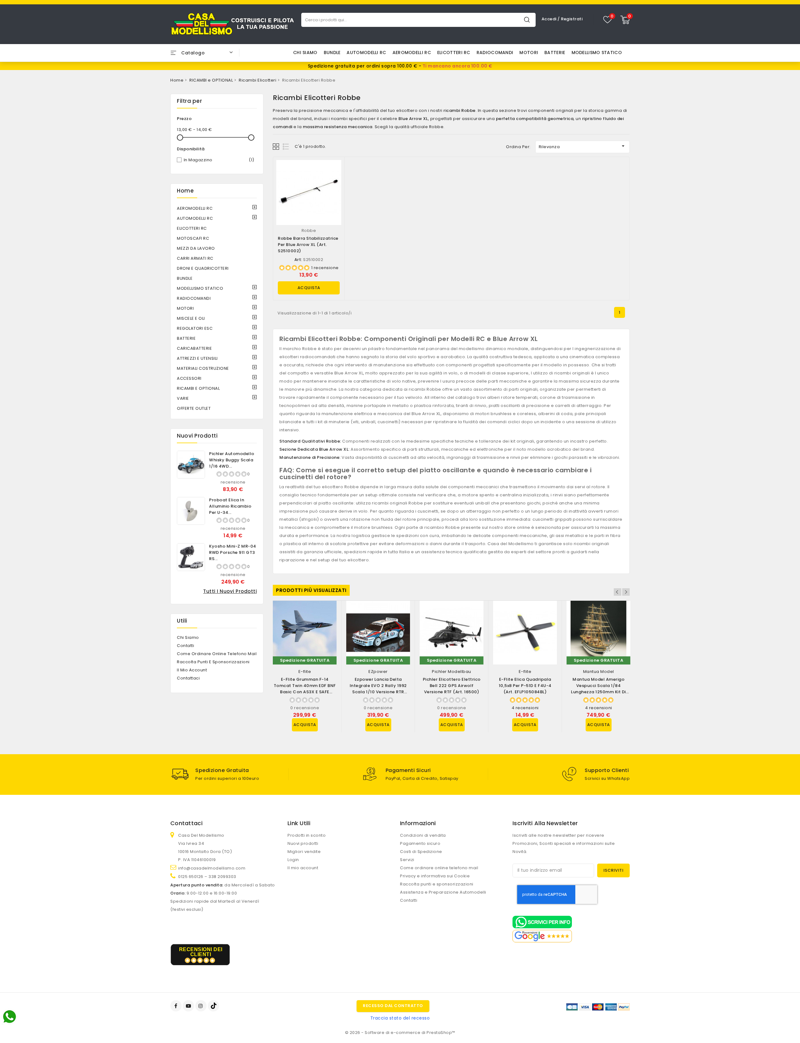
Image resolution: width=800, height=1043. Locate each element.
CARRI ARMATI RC (195, 258)
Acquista (309, 288)
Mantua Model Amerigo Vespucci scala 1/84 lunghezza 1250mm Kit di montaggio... (598, 688)
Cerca (527, 19)
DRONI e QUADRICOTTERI (203, 268)
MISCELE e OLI (191, 318)
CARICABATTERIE (194, 348)
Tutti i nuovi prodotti (230, 591)
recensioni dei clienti (200, 952)
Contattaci (188, 678)
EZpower (378, 671)
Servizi (407, 860)
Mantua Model (598, 671)
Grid (277, 146)
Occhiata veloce (333, 171)
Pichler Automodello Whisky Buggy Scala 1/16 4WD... (231, 460)
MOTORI (528, 52)
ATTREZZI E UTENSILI (197, 358)
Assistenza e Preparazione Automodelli (443, 892)
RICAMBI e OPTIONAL (198, 388)
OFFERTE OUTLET (194, 408)
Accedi (550, 19)
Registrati (571, 19)
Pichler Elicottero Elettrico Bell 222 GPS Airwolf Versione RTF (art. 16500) (452, 685)
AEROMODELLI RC (411, 52)
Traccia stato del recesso (400, 1018)
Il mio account (192, 670)
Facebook (176, 1005)
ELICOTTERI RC (453, 52)
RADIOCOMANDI (495, 52)
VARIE (183, 398)
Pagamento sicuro (420, 843)
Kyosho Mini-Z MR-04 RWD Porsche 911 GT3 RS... (232, 552)
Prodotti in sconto (307, 835)
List (286, 146)
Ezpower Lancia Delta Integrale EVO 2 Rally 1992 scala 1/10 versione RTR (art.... (378, 688)
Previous (617, 592)
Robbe (309, 230)
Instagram (201, 1005)
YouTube (189, 1005)
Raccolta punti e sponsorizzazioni (213, 662)
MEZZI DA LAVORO (196, 248)
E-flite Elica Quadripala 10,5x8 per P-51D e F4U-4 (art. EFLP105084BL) (525, 685)
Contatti (185, 646)
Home (185, 190)
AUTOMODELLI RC (366, 52)
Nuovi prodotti (303, 843)
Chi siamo (305, 52)
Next (626, 592)
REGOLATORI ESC (194, 328)
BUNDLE (332, 52)
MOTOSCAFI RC (193, 238)
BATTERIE (554, 52)
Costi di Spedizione (421, 852)
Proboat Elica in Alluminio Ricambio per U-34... (230, 506)
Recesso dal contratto (393, 1006)
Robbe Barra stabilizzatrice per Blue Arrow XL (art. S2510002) (308, 244)
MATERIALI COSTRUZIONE (203, 368)
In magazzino (219, 160)
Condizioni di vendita (423, 835)
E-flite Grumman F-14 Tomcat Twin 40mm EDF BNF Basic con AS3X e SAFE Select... (305, 688)
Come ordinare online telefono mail (217, 654)
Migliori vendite (304, 852)
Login (293, 860)
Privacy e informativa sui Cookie (435, 876)
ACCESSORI (189, 378)
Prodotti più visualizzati (311, 590)
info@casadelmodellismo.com (211, 868)
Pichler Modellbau (451, 671)
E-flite (304, 671)
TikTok (214, 1005)
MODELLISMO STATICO (597, 52)
